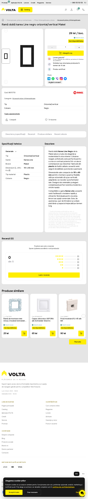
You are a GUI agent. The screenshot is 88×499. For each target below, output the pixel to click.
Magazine (49, 409)
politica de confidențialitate (63, 487)
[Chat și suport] (82, 493)
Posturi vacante (51, 424)
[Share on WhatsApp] (53, 78)
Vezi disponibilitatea (76, 41)
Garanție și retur (51, 420)
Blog (3, 438)
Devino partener (7, 449)
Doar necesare (32, 492)
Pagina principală (8, 406)
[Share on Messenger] (65, 78)
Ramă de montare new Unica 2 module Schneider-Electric (14, 320)
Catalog (4, 409)
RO (76, 474)
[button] (52, 47)
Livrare (48, 413)
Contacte (5, 453)
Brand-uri (5, 446)
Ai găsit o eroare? (55, 82)
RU (85, 3)
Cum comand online (53, 406)
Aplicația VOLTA (16, 3)
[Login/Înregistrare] (71, 10)
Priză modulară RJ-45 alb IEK (70, 320)
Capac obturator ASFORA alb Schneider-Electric (43, 320)
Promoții (5, 424)
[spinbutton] (66, 47)
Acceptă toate (14, 492)
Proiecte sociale (7, 442)
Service (4, 420)
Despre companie (8, 435)
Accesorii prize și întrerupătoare (23, 98)
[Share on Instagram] (61, 78)
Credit (4, 417)
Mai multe (77, 342)
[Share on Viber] (57, 78)
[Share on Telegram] (48, 78)
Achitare (49, 417)
